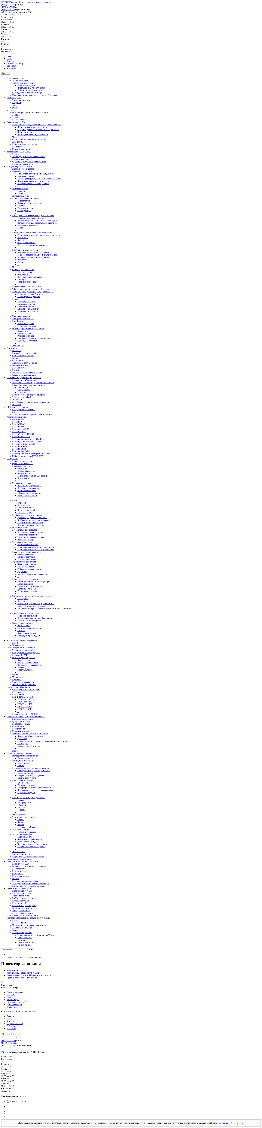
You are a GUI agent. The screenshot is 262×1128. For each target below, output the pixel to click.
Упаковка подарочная (22, 834)
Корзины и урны (20, 527)
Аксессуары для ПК (16, 122)
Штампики (22, 237)
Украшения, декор (20, 829)
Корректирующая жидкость (30, 532)
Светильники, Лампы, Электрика (22, 861)
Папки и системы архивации (25, 579)
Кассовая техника (20, 923)
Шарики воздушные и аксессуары (28, 856)
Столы (15, 117)
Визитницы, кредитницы (29, 485)
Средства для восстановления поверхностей (38, 129)
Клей (14, 500)
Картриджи (22, 743)
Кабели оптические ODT (23, 444)
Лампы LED (17, 873)
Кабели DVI (17, 422)
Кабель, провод (19, 871)
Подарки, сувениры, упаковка (21, 753)
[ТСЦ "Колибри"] (9, 2)
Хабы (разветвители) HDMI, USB (27, 456)
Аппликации (23, 274)
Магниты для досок (26, 85)
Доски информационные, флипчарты (34, 618)
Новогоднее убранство (22, 780)
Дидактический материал (29, 203)
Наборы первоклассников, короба (33, 183)
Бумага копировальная (22, 463)
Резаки (15, 751)
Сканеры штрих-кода (22, 927)
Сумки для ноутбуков (27, 341)
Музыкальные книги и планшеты (33, 257)
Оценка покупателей (16, 1002)
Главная (10, 56)
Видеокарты (23, 667)
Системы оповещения (22, 893)
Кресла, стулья (19, 120)
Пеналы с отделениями (28, 311)
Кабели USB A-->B (21, 436)
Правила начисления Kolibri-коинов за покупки (29, 975)
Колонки (16, 643)
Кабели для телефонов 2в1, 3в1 (26, 441)
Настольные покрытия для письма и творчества (39, 235)
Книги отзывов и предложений (32, 476)
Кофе (14, 107)
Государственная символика (25, 756)
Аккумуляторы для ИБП (23, 409)
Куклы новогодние (26, 792)
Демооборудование (15, 78)
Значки (20, 819)
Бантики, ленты (24, 837)
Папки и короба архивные (29, 586)
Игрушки (21, 206)
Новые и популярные (17, 992)
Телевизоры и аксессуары (24, 375)
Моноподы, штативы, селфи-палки (28, 156)
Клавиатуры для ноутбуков (24, 650)
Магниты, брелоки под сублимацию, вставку (33, 382)
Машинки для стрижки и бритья (27, 372)
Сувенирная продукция (23, 817)
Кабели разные (19, 449)
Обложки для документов (29, 493)
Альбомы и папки (25, 176)
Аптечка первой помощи (29, 628)
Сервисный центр (15, 63)
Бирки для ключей (26, 567)
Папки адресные (25, 584)
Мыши (15, 137)
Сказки (20, 262)
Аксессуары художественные (31, 218)
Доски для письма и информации (27, 93)
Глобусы (21, 191)
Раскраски (22, 260)
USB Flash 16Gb (24, 704)
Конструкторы (24, 210)
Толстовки (17, 400)
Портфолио (17, 321)
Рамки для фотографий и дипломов (28, 797)
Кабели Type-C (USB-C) (23, 434)
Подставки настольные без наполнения (35, 547)
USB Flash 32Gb (24, 706)
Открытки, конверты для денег (31, 775)
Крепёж (15, 370)
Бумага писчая (24, 473)
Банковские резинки (26, 564)
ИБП (14, 412)
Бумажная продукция (22, 171)
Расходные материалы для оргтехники (30, 733)
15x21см (21, 810)
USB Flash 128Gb (25, 702)
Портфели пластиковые (23, 318)
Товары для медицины (22, 623)
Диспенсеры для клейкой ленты (32, 517)
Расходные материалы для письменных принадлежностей (44, 608)
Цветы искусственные (22, 854)
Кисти (20, 228)
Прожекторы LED (20, 864)
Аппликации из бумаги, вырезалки (33, 252)
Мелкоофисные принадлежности (32, 574)
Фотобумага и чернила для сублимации (30, 402)
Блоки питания (24, 660)
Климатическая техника (23, 355)
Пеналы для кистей (26, 304)
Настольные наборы (26, 490)
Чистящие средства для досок (31, 88)
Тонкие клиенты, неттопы (24, 684)
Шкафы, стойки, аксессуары (25, 915)
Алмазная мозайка (26, 272)
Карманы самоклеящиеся (29, 621)
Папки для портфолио (27, 326)
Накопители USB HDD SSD (25, 714)
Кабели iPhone (18, 427)
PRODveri (16, 350)
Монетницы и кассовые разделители (29, 925)
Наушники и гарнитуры (23, 164)
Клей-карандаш (24, 512)
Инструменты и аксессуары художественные (33, 215)
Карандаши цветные (27, 225)
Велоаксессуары (19, 368)
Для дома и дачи (14, 348)
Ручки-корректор (25, 539)
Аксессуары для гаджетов (19, 151)
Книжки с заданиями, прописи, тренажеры (37, 255)
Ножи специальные (26, 559)
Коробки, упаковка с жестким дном (33, 844)
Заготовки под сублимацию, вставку (24, 377)
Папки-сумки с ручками (28, 296)
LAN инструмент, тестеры (24, 898)
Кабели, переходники (17, 417)
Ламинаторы (18, 726)
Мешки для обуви (25, 333)
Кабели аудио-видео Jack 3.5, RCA (28, 439)
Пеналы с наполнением (28, 309)
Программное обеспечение (19, 859)
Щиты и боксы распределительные (28, 886)
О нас (9, 58)
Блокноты (22, 468)
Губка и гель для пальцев (29, 569)
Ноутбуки (16, 679)
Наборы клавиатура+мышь (24, 144)
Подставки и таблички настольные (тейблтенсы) (34, 95)
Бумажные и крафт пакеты (29, 839)
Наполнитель (23, 390)
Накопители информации (18, 687)
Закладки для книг (20, 196)
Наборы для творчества (23, 269)
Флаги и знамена (25, 758)
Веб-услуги (12, 66)
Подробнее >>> (225, 1123)
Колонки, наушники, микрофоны (22, 640)
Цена (9, 997)
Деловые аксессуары (21, 483)
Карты (20, 193)
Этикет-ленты (24, 945)
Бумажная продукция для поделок (33, 181)
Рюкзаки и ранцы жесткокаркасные (34, 338)
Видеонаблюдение (20, 900)
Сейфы (15, 115)
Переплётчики (19, 729)
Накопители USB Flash (22, 697)
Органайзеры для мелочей (24, 353)
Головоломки (23, 201)
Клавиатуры (17, 142)
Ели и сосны (23, 783)
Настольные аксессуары (23, 542)
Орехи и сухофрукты (22, 100)
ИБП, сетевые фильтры (17, 407)
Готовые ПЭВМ (19, 655)
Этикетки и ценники (22, 932)
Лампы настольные (21, 876)
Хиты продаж (13, 999)
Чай (14, 105)
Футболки (16, 404)
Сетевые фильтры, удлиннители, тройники (32, 414)
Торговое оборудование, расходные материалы (28, 918)
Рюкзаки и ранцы (25, 336)
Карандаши (22, 598)
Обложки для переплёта (28, 746)
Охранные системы (21, 896)
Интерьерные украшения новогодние (34, 788)
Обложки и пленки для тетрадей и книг (30, 289)
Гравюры (21, 279)
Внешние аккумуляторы (23, 159)
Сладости (16, 102)
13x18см (21, 807)
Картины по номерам (27, 282)
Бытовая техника (20, 365)
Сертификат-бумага (26, 778)
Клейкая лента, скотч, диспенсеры (28, 515)
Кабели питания (19, 446)
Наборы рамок (24, 802)
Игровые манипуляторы (23, 149)
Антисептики (23, 625)
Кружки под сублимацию (24, 380)
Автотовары (17, 360)
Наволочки (22, 387)
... (18, 186)
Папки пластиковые (26, 589)
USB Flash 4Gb (24, 709)
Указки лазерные (20, 80)
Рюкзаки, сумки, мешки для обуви (28, 328)
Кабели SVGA (19, 431)
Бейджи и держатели (27, 616)
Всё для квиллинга (26, 242)
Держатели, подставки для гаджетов (29, 161)
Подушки (21, 392)
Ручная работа (18, 815)
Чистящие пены (24, 132)
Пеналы (15, 299)
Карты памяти (18, 694)
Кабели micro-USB (20, 429)
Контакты (11, 68)
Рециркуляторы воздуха (28, 635)
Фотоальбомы (18, 851)
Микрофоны (18, 645)
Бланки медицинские (27, 633)
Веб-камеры (17, 147)
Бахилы (21, 630)
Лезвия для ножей (25, 554)
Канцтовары (12, 458)
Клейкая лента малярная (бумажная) (34, 520)
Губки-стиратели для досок (30, 90)
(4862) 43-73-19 (8, 5)
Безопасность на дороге (23, 169)
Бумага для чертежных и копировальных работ (39, 178)
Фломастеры (18, 345)
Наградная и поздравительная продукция (31, 768)
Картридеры (17, 692)
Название (11, 994)
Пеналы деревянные (26, 301)
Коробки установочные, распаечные (29, 866)
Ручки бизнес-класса (27, 495)
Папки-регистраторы (27, 591)
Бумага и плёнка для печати (30, 736)
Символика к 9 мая (26, 827)
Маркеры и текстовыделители (31, 606)
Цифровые (22, 800)
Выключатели (18, 869)
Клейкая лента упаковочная (30, 522)
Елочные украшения (27, 785)
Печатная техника (20, 731)
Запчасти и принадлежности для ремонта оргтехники (42, 741)
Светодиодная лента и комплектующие (30, 883)
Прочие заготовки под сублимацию (28, 395)
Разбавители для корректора (30, 537)
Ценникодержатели (26, 942)
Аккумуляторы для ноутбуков (26, 652)
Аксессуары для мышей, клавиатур (28, 139)
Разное (15, 358)
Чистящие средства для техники (32, 127)
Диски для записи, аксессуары (26, 689)
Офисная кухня (14, 97)
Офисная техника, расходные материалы (25, 716)
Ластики (21, 601)
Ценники (21, 940)
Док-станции (18, 419)
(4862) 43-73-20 (8, 7)
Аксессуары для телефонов (24, 363)
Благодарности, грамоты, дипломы (33, 770)
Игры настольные (25, 208)
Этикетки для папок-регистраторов (33, 581)
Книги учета (23, 478)
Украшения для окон (27, 832)
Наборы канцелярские (22, 461)
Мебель (10, 110)
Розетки (15, 878)
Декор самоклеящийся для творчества (35, 245)
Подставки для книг (21, 316)
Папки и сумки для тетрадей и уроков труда (32, 291)
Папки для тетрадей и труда (30, 294)
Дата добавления (14, 1004)
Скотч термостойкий (21, 397)
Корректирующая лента (28, 535)
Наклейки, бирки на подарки (31, 846)
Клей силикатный (25, 508)
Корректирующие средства (24, 530)
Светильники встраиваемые (25, 881)
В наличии (12, 1007)
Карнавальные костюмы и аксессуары (35, 790)
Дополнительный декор (28, 842)
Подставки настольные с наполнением (35, 549)
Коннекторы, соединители (24, 908)
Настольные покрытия (27, 544)
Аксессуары (23, 763)
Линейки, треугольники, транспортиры (35, 603)
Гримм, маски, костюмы (23, 761)
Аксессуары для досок (22, 83)
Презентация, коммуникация (25, 613)
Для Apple (16, 154)
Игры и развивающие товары (25, 198)
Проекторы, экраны (21, 724)
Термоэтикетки (24, 937)
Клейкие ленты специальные (31, 525)
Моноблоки (17, 677)
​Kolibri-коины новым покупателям (23, 973)
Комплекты (22, 331)
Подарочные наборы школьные (26, 287)
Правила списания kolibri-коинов (22, 978)
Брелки (20, 822)
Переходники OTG (21, 451)
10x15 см (21, 805)
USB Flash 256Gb (25, 699)
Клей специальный (26, 510)
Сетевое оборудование (22, 913)
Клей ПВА (22, 503)
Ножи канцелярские (26, 557)
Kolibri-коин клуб (15, 970)
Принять (239, 1123)
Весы (14, 920)
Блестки (21, 240)
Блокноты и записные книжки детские (35, 174)
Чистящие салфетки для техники (32, 134)
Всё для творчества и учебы (19, 166)
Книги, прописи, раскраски (25, 250)
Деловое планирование (28, 488)
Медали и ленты (25, 773)
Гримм (20, 765)
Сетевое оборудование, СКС (20, 888)
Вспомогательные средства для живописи (37, 223)
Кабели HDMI (18, 424)
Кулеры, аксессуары (21, 721)
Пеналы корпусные (26, 306)
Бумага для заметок (26, 471)
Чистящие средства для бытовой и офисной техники (36, 124)
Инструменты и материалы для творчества (32, 233)
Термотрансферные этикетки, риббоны (35, 935)
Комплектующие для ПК (23, 657)
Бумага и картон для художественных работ (37, 220)
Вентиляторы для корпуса (29, 665)
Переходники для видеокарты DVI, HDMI (31, 454)
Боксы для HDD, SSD (27, 662)
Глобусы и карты (20, 188)
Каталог (10, 61)
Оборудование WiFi (21, 910)
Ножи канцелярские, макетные (26, 552)
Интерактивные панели (23, 719)
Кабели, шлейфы (25, 670)
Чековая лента (18, 930)
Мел (14, 267)
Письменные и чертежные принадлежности (32, 596)
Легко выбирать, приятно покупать (34, 2)
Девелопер (22, 738)
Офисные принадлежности (24, 562)
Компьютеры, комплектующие (21, 648)
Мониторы (17, 675)
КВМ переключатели (22, 891)
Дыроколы (22, 571)
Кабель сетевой (19, 903)
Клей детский (23, 505)
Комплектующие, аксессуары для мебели (31, 112)
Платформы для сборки (23, 682)
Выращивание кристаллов (29, 277)
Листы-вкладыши (25, 323)
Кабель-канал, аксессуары (24, 905)
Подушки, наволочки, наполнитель (28, 385)
